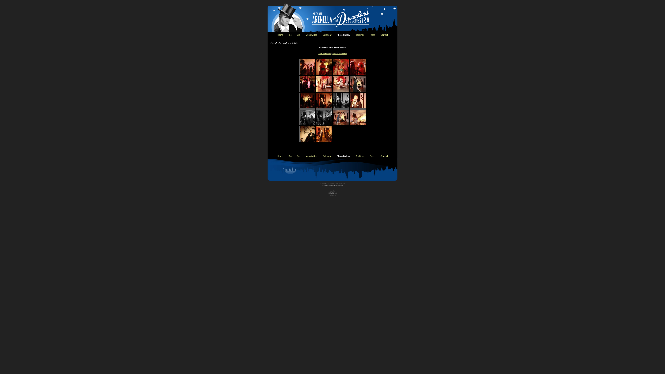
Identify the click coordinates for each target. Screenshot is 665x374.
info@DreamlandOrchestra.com (332, 185)
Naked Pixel (333, 193)
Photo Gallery (343, 35)
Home (280, 35)
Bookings (360, 35)
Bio (290, 35)
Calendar (327, 35)
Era (298, 35)
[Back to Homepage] (332, 16)
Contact (384, 35)
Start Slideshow (324, 54)
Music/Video (311, 35)
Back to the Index (339, 54)
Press (372, 35)
